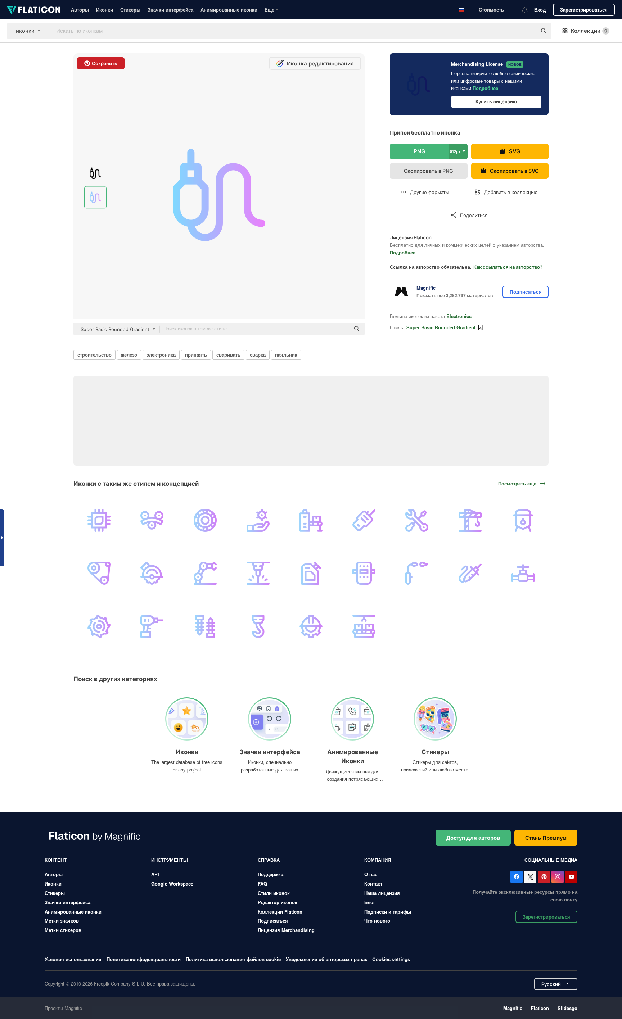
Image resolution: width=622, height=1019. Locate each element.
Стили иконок (274, 892)
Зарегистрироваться (584, 9)
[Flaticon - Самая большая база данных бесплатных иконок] (33, 10)
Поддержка (270, 874)
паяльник (286, 354)
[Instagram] (557, 877)
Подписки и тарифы (387, 911)
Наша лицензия (382, 892)
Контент (56, 859)
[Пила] (99, 626)
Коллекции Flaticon (280, 911)
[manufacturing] (258, 520)
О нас (370, 874)
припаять (196, 354)
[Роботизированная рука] (205, 573)
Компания (377, 859)
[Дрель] (152, 626)
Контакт (373, 883)
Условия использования (73, 959)
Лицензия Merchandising (286, 930)
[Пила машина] (152, 573)
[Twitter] (530, 877)
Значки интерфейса (170, 9)
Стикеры (130, 9)
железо (129, 354)
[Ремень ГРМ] (99, 573)
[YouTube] (571, 877)
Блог (369, 902)
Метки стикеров (63, 930)
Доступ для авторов (473, 838)
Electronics (459, 316)
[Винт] (205, 626)
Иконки (104, 9)
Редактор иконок (277, 902)
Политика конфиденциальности (144, 959)
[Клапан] (523, 573)
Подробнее (485, 88)
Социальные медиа (550, 859)
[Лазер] (258, 573)
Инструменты (169, 859)
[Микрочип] (99, 520)
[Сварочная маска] (364, 573)
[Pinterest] (544, 877)
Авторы (80, 9)
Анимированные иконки (228, 9)
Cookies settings (391, 959)
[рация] (364, 520)
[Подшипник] (205, 520)
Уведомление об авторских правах (326, 959)
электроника (161, 354)
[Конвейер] (311, 520)
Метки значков (62, 920)
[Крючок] (258, 626)
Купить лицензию (496, 101)
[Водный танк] (523, 520)
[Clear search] (528, 31)
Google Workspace (172, 883)
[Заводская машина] (364, 626)
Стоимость (491, 9)
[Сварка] (417, 573)
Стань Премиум (546, 838)
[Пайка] (470, 573)
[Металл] (152, 520)
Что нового (377, 920)
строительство (94, 354)
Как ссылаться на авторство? (507, 267)
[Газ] (311, 573)
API (155, 874)
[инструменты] (417, 520)
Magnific (512, 1008)
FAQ (262, 883)
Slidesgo (567, 1008)
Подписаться (273, 920)
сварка (258, 354)
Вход (540, 9)
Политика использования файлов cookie (233, 959)
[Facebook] (516, 877)
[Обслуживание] (311, 626)
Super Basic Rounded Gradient (440, 327)
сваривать (228, 354)
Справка (269, 859)
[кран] (470, 520)
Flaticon (540, 1008)
